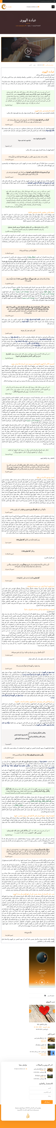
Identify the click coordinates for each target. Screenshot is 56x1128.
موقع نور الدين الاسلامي (35, 1108)
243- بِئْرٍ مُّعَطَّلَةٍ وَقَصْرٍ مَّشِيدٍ (40, 1038)
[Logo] (6, 6)
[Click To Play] (28, 51)
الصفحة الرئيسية (36, 25)
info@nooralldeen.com (32, 6)
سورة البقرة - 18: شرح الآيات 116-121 (38, 1051)
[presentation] (54, 1011)
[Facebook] (1, 1)
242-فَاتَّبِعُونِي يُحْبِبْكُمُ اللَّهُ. (40, 1045)
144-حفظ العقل (42, 1024)
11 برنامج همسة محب (21, 25)
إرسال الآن (46, 1102)
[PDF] (45, 996)
